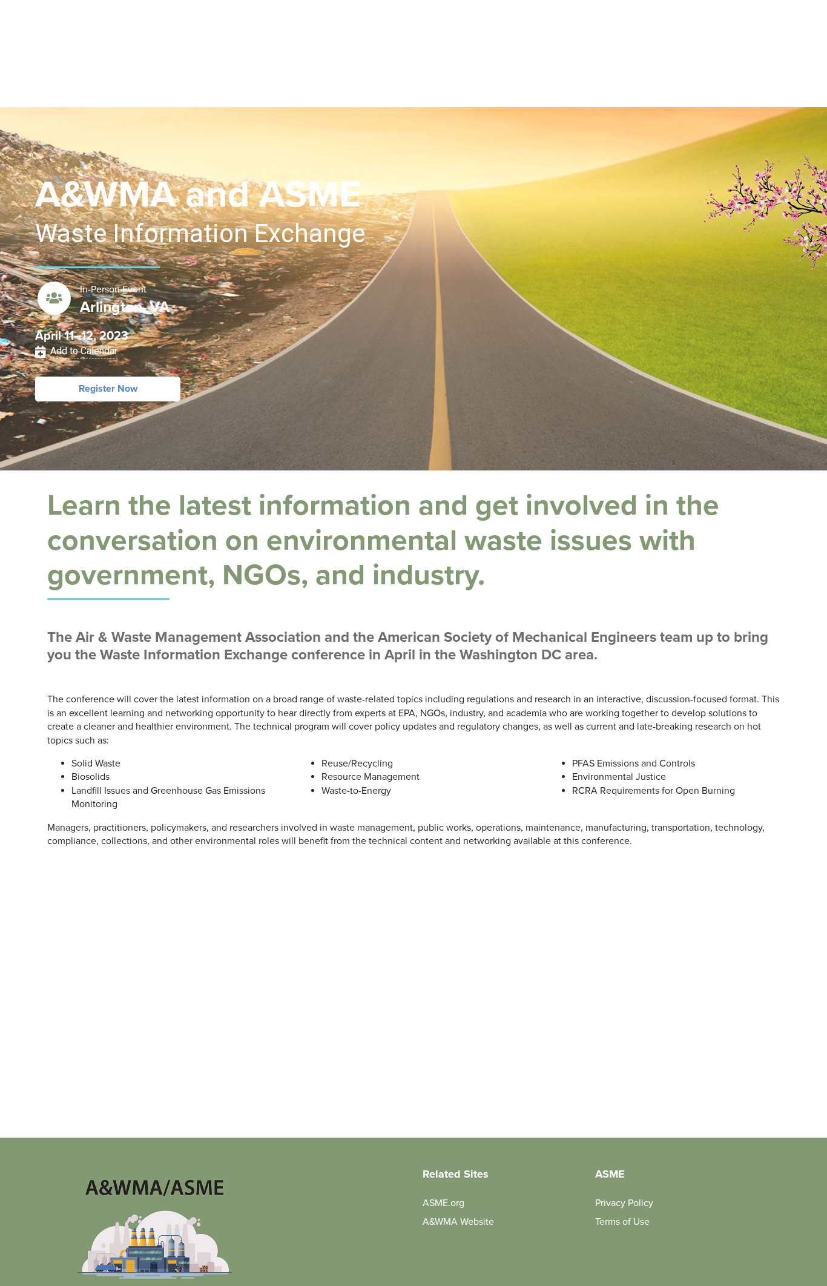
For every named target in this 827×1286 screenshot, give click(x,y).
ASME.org (443, 1203)
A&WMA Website (458, 1222)
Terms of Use (622, 1222)
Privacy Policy (624, 1203)
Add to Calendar (83, 351)
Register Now (108, 389)
